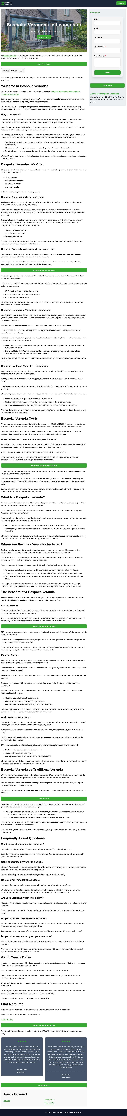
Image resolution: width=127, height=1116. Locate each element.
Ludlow (3, 1019)
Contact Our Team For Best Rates (44, 270)
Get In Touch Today (44, 64)
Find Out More (44, 798)
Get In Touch (107, 85)
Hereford (7, 1100)
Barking (10, 1019)
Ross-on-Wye (49, 1103)
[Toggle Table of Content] (20, 71)
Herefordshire (49, 1100)
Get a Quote (43, 37)
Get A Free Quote (44, 1085)
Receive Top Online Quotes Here (44, 626)
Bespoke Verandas (9, 55)
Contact (121, 3)
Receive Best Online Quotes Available (44, 465)
